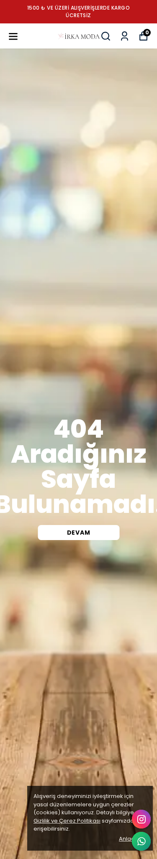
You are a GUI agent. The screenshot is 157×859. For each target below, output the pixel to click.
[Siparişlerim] (124, 36)
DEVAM (78, 532)
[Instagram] (141, 819)
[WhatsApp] (141, 841)
